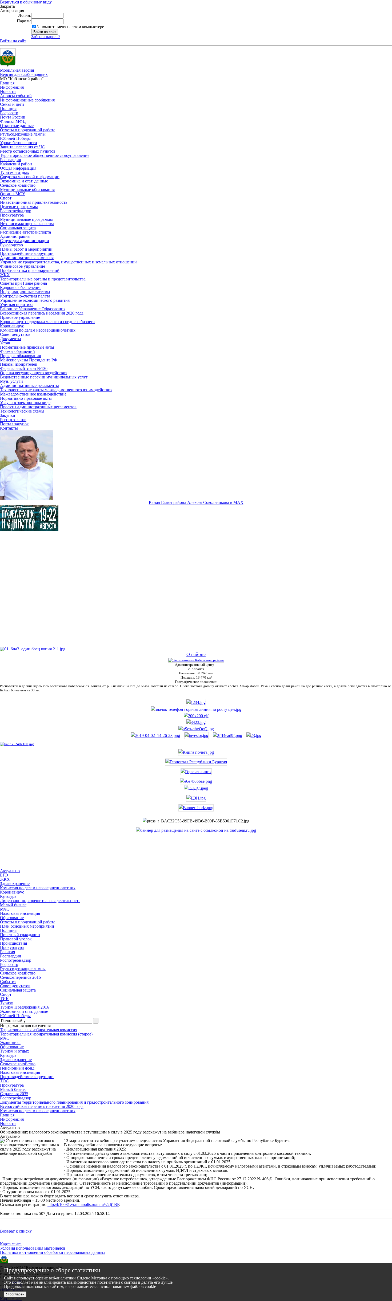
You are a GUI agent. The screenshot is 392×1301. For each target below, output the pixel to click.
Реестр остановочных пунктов (27, 151)
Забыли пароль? (45, 36)
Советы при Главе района (23, 283)
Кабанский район (16, 164)
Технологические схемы (22, 411)
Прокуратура (12, 215)
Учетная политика (16, 304)
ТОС (4, 1081)
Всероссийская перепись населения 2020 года (41, 313)
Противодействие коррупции (27, 253)
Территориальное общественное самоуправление (44, 155)
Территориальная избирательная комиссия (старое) (46, 1034)
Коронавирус (12, 326)
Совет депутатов (15, 334)
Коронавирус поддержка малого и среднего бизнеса (47, 321)
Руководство (11, 245)
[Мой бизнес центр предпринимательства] (196, 722)
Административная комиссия (27, 257)
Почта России (12, 117)
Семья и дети (12, 104)
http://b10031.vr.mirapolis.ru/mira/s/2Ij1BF (83, 1204)
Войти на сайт (13, 41)
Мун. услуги (11, 381)
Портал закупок (14, 424)
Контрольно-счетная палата (25, 296)
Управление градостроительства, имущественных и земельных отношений (68, 262)
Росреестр (9, 113)
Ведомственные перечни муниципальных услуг (44, 377)
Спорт (5, 198)
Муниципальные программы (26, 219)
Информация (12, 87)
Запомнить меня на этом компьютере (70, 27)
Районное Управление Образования (32, 309)
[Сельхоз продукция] (253, 735)
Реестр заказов (13, 419)
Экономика (10, 1042)
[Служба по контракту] (196, 593)
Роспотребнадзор (15, 211)
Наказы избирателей (18, 364)
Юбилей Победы (15, 138)
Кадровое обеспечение (20, 287)
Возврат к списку (16, 1231)
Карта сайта (11, 1244)
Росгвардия (10, 159)
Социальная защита (18, 228)
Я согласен (15, 1294)
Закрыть (7, 6)
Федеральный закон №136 (23, 368)
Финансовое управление (22, 266)
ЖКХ (5, 274)
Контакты (9, 428)
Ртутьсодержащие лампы (23, 134)
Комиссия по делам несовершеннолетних (37, 330)
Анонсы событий (16, 95)
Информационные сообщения (27, 100)
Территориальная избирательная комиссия (38, 1029)
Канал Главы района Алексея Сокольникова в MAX (196, 502)
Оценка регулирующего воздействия (33, 372)
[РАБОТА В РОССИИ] (196, 830)
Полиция (8, 108)
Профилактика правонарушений (29, 270)
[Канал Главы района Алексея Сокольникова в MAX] (26, 498)
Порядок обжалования (20, 355)
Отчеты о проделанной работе (27, 130)
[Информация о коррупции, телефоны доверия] (17, 744)
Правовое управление (20, 317)
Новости (8, 91)
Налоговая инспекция (20, 1072)
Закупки (7, 415)
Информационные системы (25, 291)
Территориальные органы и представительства (43, 279)
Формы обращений (17, 351)
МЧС (4, 1038)
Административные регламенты (29, 385)
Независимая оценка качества (27, 223)
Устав (5, 343)
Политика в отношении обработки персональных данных (52, 1252)
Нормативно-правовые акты (26, 398)
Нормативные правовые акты (27, 347)
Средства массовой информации (29, 176)
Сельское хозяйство (17, 185)
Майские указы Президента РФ (28, 360)
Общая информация (18, 168)
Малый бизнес (13, 1089)
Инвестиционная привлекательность (33, 202)
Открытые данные (17, 125)
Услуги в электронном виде (25, 402)
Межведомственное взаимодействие (33, 394)
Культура (8, 1055)
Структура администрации (24, 240)
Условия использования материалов (32, 1248)
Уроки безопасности (18, 142)
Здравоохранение (16, 1059)
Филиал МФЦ (13, 121)
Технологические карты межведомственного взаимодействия (56, 390)
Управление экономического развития (35, 300)
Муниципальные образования (27, 189)
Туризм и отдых (14, 172)
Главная (7, 83)
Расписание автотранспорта (25, 232)
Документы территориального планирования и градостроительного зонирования (74, 1102)
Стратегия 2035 (14, 1093)
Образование (12, 1047)
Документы (10, 338)
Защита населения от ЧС (22, 147)
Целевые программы (19, 206)
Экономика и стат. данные (24, 181)
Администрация (15, 236)
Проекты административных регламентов (38, 407)
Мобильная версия (17, 70)
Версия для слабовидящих (24, 74)
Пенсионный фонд (17, 1068)
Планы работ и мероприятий (26, 249)
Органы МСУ (12, 193)
